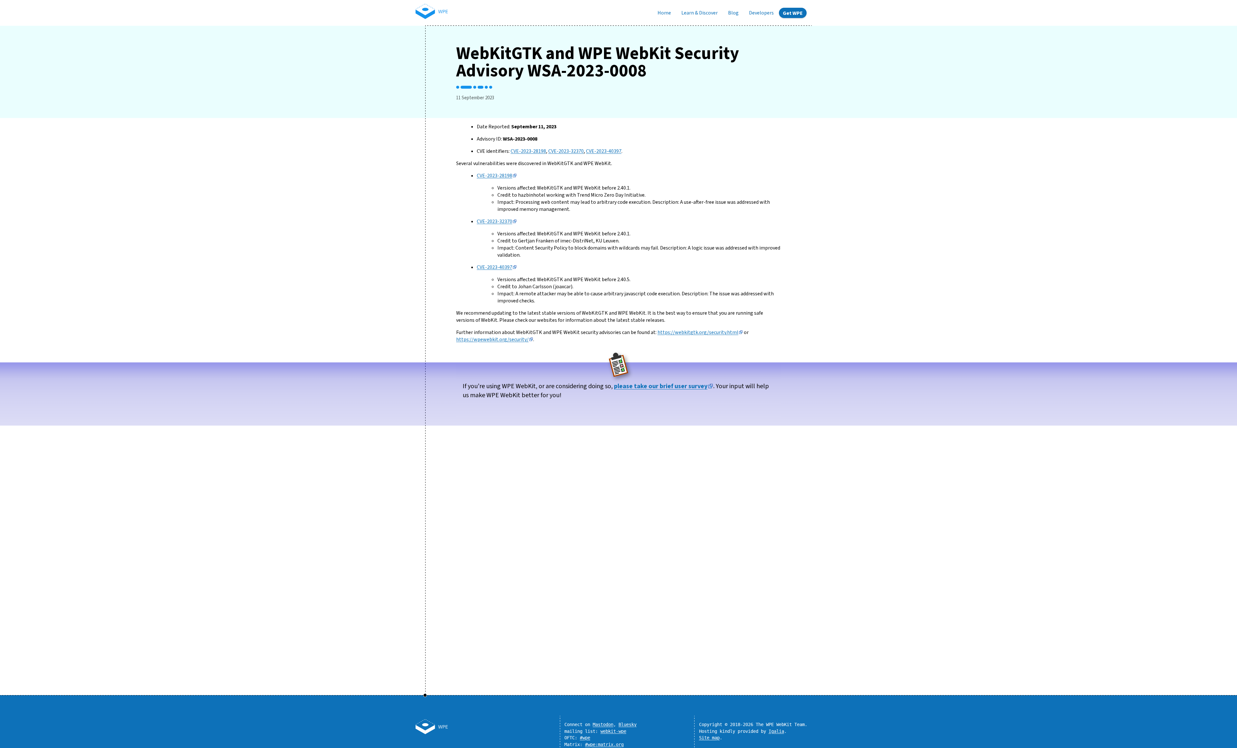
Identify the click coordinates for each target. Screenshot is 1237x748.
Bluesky (627, 724)
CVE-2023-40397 (603, 151)
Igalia (776, 731)
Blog (733, 12)
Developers (761, 12)
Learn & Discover (699, 12)
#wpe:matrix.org (604, 744)
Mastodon (603, 724)
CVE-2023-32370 (566, 151)
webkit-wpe (613, 731)
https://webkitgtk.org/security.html (697, 332)
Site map (709, 737)
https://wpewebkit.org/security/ (492, 339)
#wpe (585, 737)
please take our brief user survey (660, 386)
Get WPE (793, 13)
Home (664, 12)
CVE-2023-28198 (528, 151)
